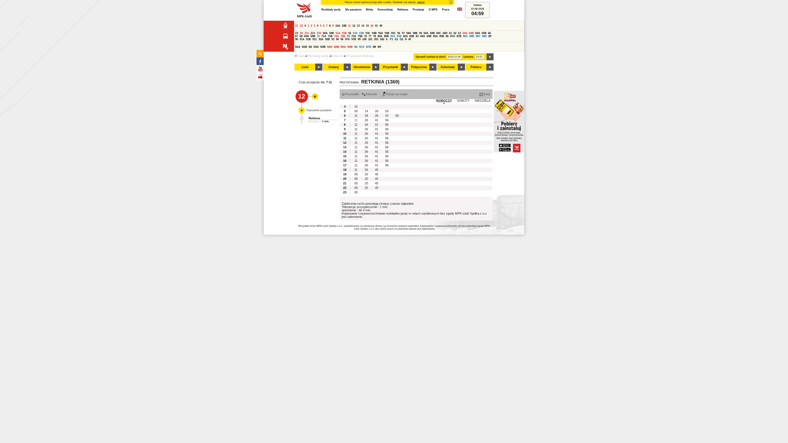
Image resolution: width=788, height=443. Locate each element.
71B (330, 36)
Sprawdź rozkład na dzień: (431, 56)
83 (417, 36)
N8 (374, 46)
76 (365, 36)
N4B (336, 46)
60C (438, 33)
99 (359, 39)
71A (323, 36)
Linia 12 (337, 56)
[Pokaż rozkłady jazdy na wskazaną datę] (490, 56)
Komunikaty (385, 9)
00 (356, 111)
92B (327, 39)
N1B (304, 46)
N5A (343, 46)
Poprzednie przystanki (319, 110)
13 (358, 25)
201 (376, 39)
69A (306, 36)
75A (353, 36)
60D (445, 33)
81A (392, 36)
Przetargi (418, 9)
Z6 (301, 33)
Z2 (301, 25)
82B (411, 36)
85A (435, 36)
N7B (368, 46)
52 (349, 33)
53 (386, 111)
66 (489, 33)
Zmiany (333, 67)
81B (399, 36)
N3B (322, 46)
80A (380, 36)
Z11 (307, 33)
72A (336, 36)
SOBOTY (463, 100)
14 (362, 25)
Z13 (312, 33)
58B (415, 33)
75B (360, 36)
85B (441, 36)
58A (408, 33)
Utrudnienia (362, 67)
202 (382, 39)
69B (312, 36)
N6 (355, 46)
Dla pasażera (353, 9)
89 (489, 36)
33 (376, 111)
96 (341, 39)
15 (367, 25)
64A (465, 33)
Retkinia (314, 118)
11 (349, 25)
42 (386, 115)
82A (405, 36)
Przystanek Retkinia (359, 56)
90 (296, 39)
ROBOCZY (444, 100)
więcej (421, 2)
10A (337, 25)
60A (426, 33)
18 (366, 115)
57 (403, 33)
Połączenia (419, 67)
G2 (401, 39)
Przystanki (390, 67)
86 (447, 36)
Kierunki (371, 94)
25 (366, 174)
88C (478, 36)
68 (301, 36)
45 (380, 25)
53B (361, 33)
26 (376, 115)
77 (370, 36)
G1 (396, 39)
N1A (297, 46)
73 (348, 36)
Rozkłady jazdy (318, 56)
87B (459, 36)
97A (347, 39)
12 (353, 25)
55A (380, 33)
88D (484, 36)
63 (459, 33)
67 (296, 36)
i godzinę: (468, 56)
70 (318, 36)
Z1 (296, 25)
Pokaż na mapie (397, 94)
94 (337, 39)
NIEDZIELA (482, 100)
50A (325, 33)
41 (376, 25)
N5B (350, 46)
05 (356, 174)
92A (321, 39)
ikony (486, 94)
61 (450, 33)
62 (455, 33)
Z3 (296, 33)
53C (367, 33)
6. (387, 39)
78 (374, 36)
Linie (304, 67)
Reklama (402, 9)
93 (332, 39)
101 (370, 39)
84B (429, 36)
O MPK (433, 9)
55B (387, 33)
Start (301, 56)
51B (344, 33)
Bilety (369, 9)
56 (398, 33)
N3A (316, 46)
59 (420, 33)
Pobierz (476, 67)
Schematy (448, 67)
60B (432, 33)
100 (364, 39)
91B (308, 39)
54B (374, 33)
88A (465, 36)
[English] (459, 10)
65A (477, 33)
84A (422, 36)
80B (386, 36)
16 (371, 25)
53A (355, 33)
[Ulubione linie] (313, 96)
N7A (361, 46)
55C (393, 33)
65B (484, 33)
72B (342, 36)
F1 (391, 39)
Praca (445, 9)
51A (338, 33)
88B (471, 36)
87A (452, 36)
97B (353, 39)
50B (331, 33)
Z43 (319, 33)
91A (302, 39)
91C (314, 39)
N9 (379, 46)
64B (471, 33)
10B (344, 25)
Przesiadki (352, 94)
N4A (329, 46)
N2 (310, 46)
